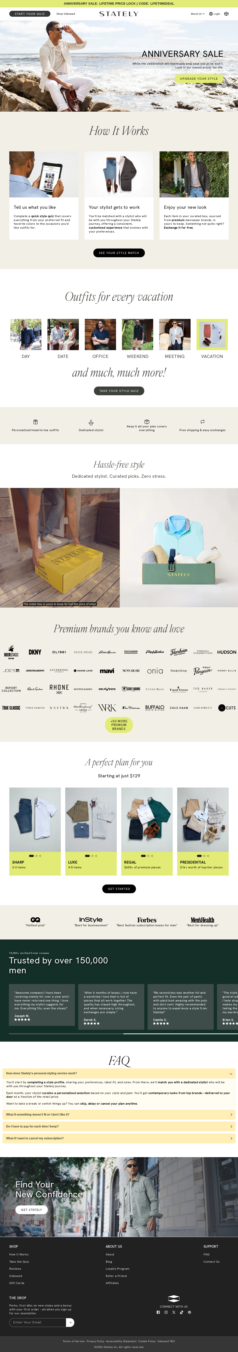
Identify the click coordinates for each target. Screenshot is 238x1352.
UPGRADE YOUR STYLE (199, 79)
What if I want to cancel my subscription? (35, 1138)
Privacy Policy (95, 1341)
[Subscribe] (70, 1322)
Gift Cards (17, 1283)
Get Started (119, 889)
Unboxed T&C (166, 1341)
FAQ (207, 1254)
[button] (224, 14)
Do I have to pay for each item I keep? (32, 1126)
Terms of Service (74, 1341)
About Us (196, 13)
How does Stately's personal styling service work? (41, 1073)
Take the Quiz (19, 1262)
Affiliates (112, 1283)
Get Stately (31, 1210)
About (110, 1254)
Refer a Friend (116, 1276)
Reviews (15, 1269)
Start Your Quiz (30, 14)
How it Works (19, 1254)
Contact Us (212, 1262)
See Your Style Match (119, 253)
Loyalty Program (117, 1269)
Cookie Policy (147, 1341)
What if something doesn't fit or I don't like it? (37, 1114)
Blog (109, 1262)
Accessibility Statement (121, 1341)
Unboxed (15, 1276)
